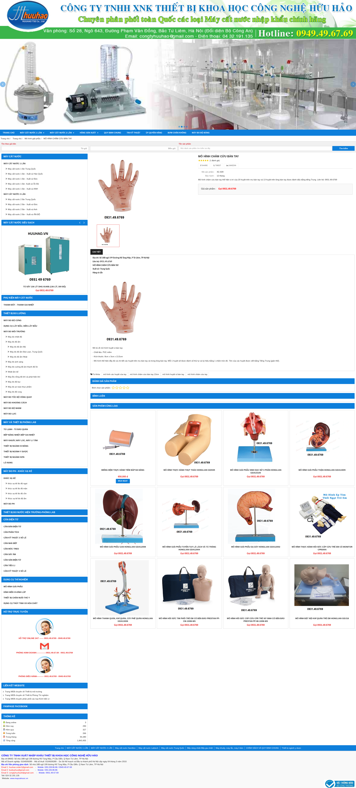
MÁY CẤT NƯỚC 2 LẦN (61, 133)
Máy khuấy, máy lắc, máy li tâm (21, 440)
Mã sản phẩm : (208, 172)
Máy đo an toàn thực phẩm (20, 387)
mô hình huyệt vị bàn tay (173, 374)
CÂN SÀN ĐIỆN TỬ (12, 560)
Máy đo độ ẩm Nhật (18, 357)
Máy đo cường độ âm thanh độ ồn (23, 367)
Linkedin (232, 165)
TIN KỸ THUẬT (133, 133)
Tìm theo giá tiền (8, 144)
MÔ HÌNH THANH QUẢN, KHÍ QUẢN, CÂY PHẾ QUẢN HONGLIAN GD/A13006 (123, 619)
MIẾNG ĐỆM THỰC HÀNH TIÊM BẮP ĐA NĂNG (122, 470)
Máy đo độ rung (15, 392)
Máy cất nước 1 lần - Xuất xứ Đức (23, 179)
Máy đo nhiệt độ (15, 337)
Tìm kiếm (343, 148)
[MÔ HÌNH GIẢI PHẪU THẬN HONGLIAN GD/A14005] (322, 439)
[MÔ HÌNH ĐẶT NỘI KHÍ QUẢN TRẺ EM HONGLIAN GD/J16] (322, 588)
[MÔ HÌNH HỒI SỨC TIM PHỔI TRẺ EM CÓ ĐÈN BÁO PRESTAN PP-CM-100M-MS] (189, 588)
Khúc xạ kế (10, 478)
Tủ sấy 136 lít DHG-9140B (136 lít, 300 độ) (44, 286)
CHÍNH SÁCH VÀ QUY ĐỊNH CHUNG (262, 748)
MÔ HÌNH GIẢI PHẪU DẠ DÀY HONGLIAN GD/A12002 (255, 547)
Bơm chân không (177, 133)
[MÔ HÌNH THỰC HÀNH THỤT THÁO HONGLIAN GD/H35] (189, 439)
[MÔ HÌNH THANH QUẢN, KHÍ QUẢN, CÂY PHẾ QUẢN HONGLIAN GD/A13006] (123, 588)
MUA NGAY (123, 481)
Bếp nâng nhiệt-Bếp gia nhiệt (19, 435)
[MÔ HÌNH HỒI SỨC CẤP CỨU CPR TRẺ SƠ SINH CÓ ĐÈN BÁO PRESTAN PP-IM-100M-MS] (256, 588)
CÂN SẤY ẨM (10, 554)
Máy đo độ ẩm (14, 342)
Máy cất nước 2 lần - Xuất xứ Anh (22, 209)
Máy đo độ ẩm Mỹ (18, 347)
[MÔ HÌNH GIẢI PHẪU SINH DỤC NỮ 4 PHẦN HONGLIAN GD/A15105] (256, 439)
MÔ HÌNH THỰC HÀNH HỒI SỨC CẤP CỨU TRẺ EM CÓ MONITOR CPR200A (322, 548)
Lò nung (8, 463)
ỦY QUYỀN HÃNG (154, 133)
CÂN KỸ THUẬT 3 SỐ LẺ (15, 571)
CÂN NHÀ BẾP (10, 543)
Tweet (218, 165)
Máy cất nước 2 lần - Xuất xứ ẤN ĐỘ (24, 214)
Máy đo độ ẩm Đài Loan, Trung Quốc (26, 352)
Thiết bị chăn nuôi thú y (17, 598)
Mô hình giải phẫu (13, 586)
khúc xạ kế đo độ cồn (17, 493)
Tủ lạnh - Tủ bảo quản (16, 429)
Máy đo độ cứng (12, 320)
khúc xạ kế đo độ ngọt (17, 483)
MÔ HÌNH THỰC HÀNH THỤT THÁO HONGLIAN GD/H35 (189, 470)
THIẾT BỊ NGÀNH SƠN (14, 457)
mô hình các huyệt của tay (114, 374)
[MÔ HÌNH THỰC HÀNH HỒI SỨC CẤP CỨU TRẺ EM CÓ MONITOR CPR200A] (322, 516)
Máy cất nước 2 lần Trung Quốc (22, 199)
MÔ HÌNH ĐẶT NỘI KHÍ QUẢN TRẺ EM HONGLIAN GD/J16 (322, 618)
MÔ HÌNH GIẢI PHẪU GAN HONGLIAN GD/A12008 (123, 547)
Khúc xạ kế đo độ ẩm (17, 498)
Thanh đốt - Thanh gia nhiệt (19, 305)
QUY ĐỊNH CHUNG (112, 133)
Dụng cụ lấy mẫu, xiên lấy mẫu (20, 326)
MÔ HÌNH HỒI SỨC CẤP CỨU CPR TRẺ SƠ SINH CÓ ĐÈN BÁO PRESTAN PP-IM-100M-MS (256, 619)
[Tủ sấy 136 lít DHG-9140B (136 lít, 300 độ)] (44, 256)
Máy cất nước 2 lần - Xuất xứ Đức (23, 204)
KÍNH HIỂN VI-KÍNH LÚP (15, 592)
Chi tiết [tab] (96, 252)
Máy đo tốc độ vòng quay (18, 397)
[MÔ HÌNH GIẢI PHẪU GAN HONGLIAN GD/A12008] (123, 516)
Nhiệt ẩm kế (13, 372)
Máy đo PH (9, 504)
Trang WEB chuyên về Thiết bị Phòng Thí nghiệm (27, 695)
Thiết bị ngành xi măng (16, 446)
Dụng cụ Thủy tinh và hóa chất (21, 603)
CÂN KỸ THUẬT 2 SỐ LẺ (15, 538)
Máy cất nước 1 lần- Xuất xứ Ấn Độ (23, 184)
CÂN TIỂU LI (9, 565)
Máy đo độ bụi (14, 382)
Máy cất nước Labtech (148, 748)
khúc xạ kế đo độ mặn (17, 488)
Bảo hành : (210, 176)
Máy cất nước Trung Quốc (172, 748)
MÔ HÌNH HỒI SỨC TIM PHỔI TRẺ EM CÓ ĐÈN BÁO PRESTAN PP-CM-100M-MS (189, 619)
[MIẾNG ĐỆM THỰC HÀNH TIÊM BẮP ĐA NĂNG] (123, 439)
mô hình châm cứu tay (197, 374)
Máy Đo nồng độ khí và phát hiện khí (24, 377)
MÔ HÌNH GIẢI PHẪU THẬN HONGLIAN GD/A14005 (322, 470)
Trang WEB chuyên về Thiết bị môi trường (23, 691)
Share (204, 165)
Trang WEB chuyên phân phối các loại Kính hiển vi (27, 699)
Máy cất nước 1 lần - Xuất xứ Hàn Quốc (25, 174)
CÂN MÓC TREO (11, 549)
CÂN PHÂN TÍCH (11, 532)
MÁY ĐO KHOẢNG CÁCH (15, 403)
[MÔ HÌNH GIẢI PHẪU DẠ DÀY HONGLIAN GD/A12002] (256, 516)
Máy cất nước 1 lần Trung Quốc (22, 169)
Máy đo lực (10, 414)
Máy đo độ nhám (12, 408)
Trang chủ (8, 133)
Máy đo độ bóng (201, 133)
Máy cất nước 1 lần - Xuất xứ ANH (23, 189)
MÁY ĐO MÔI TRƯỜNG (14, 331)
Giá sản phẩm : (208, 188)
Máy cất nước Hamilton (125, 748)
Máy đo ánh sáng (15, 362)
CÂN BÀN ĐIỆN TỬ (12, 526)
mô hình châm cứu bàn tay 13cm (144, 374)
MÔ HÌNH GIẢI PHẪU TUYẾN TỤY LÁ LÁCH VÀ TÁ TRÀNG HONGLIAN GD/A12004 (189, 548)
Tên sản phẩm (185, 144)
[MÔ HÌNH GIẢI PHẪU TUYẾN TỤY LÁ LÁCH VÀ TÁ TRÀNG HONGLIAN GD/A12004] (189, 516)
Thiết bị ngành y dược (16, 451)
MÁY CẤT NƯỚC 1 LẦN (31, 133)
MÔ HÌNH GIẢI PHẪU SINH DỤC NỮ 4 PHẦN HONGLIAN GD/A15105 (255, 471)
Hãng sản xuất (88, 133)
